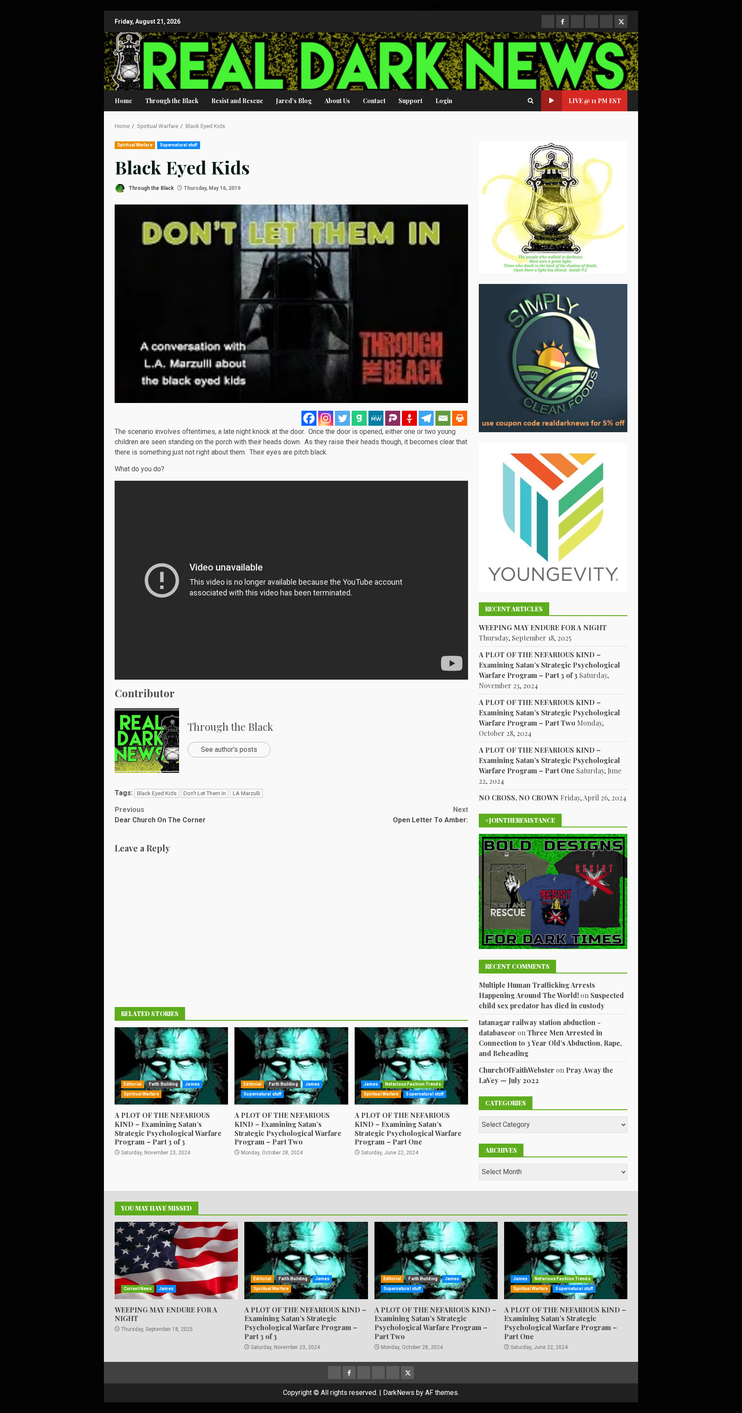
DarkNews (398, 1393)
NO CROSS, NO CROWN (519, 797)
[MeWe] (375, 418)
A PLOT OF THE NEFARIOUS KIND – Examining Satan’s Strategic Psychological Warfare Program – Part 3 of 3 (171, 1066)
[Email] (442, 418)
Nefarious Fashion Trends (413, 1084)
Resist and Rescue (237, 101)
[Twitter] (342, 418)
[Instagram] (325, 418)
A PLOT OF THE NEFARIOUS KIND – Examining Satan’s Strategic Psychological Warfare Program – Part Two (291, 1066)
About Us (337, 101)
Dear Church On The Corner (160, 815)
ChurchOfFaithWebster (516, 1069)
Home (123, 101)
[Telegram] (426, 418)
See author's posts (229, 749)
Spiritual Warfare (134, 145)
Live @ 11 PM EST (595, 101)
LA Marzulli (246, 793)
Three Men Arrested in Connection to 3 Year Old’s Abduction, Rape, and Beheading (550, 1043)
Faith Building (163, 1084)
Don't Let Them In (204, 793)
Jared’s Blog (294, 101)
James (192, 1084)
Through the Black (171, 101)
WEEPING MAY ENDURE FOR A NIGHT (543, 627)
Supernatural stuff (179, 145)
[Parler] (392, 418)
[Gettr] (409, 418)
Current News (138, 1288)
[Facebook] (308, 418)
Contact (374, 101)
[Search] (530, 101)
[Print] (459, 418)
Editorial (133, 1084)
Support (410, 101)
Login (443, 101)
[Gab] (359, 418)
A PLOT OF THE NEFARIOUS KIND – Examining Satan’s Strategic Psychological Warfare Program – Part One (411, 1066)
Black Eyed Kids (156, 793)
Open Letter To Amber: (430, 815)
